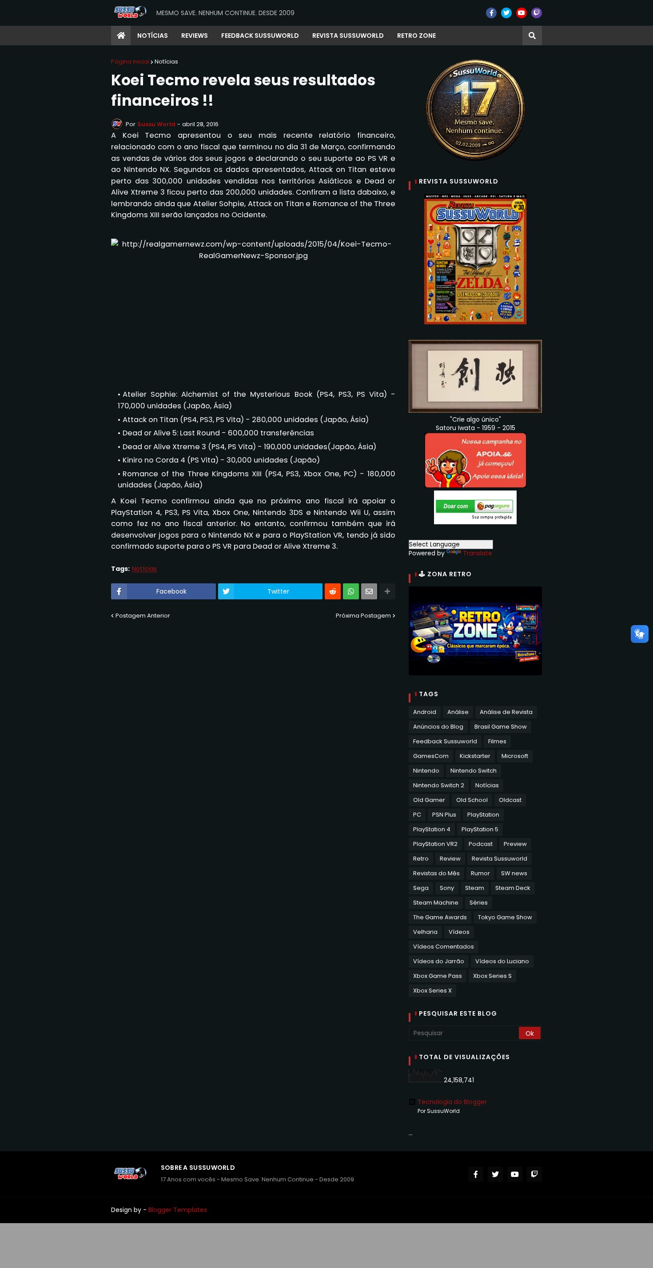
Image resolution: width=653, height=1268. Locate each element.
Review (450, 858)
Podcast (481, 844)
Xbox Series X (432, 990)
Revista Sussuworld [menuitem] (348, 35)
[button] (532, 35)
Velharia (425, 932)
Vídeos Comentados (443, 946)
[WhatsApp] (351, 591)
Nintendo (426, 770)
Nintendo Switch (473, 770)
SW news (514, 873)
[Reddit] (333, 591)
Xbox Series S (492, 976)
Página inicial (130, 61)
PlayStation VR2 (435, 844)
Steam (474, 888)
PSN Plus (444, 814)
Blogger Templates (177, 1209)
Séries (479, 902)
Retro (421, 858)
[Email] (369, 591)
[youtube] (521, 13)
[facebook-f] (491, 13)
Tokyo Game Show (505, 917)
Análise (458, 712)
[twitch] (536, 13)
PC (417, 814)
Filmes (497, 741)
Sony (447, 888)
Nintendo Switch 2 (438, 785)
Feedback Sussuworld (445, 741)
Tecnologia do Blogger (452, 1101)
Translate (477, 553)
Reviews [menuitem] (194, 35)
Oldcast (510, 800)
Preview (515, 844)
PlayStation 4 (431, 829)
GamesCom (431, 756)
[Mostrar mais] (387, 591)
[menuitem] (121, 35)
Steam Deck (512, 888)
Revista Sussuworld (499, 858)
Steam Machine (435, 902)
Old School (472, 800)
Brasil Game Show (500, 726)
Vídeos (459, 932)
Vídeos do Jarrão (438, 961)
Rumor (480, 873)
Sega (421, 888)
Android (424, 712)
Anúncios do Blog (438, 726)
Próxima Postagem (363, 615)
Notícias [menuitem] (152, 35)
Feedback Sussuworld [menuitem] (260, 35)
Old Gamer (429, 800)
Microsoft (515, 756)
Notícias (166, 61)
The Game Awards (440, 917)
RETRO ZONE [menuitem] (416, 35)
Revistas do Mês (436, 873)
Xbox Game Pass (437, 976)
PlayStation (483, 814)
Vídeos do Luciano (502, 961)
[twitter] (506, 13)
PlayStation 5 (480, 829)
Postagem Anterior (142, 615)
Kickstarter (475, 756)
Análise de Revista (506, 712)
